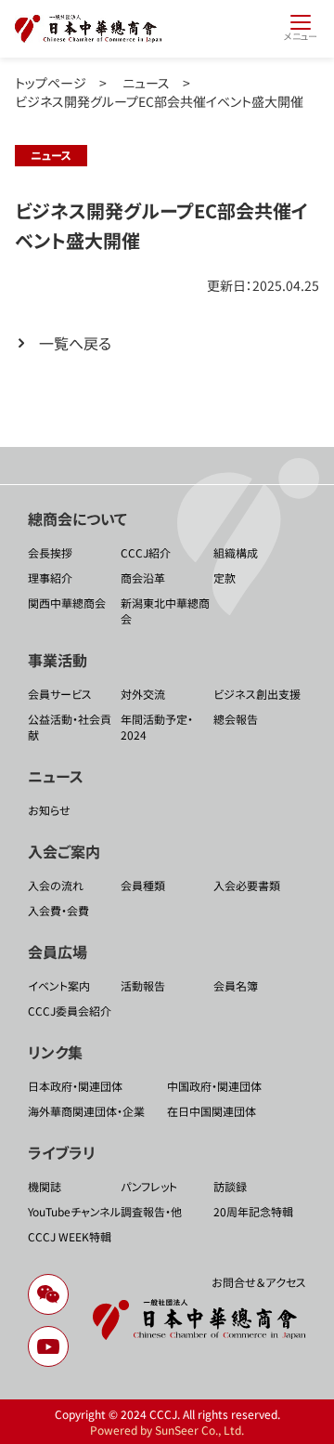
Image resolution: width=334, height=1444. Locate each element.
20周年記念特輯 (253, 1211)
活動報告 (143, 985)
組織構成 (235, 552)
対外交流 (143, 694)
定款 (224, 577)
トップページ (50, 82)
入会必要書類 (246, 885)
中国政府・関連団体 (214, 1086)
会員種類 (143, 885)
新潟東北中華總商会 (165, 610)
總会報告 (235, 719)
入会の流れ (56, 885)
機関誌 (44, 1186)
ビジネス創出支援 (257, 694)
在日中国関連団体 (211, 1111)
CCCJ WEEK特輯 (69, 1236)
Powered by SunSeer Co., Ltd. (167, 1429)
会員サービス (60, 694)
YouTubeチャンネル (74, 1211)
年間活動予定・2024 (157, 726)
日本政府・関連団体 (75, 1086)
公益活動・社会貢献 (69, 726)
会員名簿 (235, 985)
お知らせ (49, 810)
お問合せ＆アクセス (259, 1282)
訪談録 (230, 1186)
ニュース (146, 82)
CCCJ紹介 (146, 552)
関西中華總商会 (67, 602)
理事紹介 (50, 577)
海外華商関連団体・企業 (86, 1111)
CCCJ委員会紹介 (69, 1010)
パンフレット (149, 1186)
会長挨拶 (50, 552)
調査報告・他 (151, 1211)
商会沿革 (143, 577)
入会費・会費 (58, 910)
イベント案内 (59, 985)
